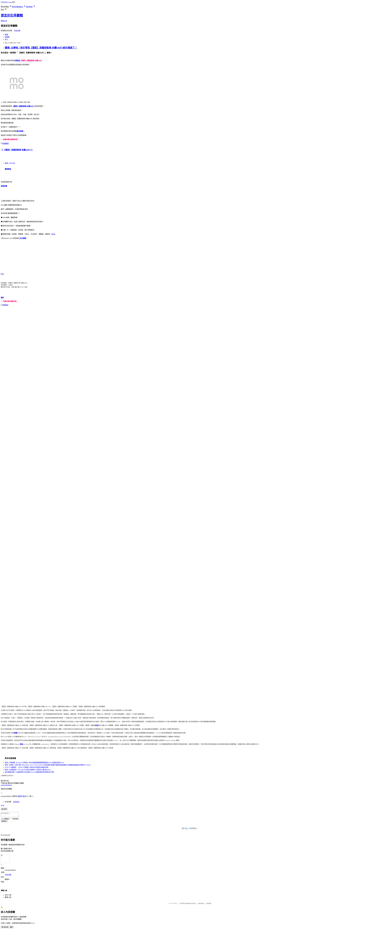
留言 (24, 796)
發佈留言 (4, 821)
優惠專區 (8, 169)
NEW (53, 234)
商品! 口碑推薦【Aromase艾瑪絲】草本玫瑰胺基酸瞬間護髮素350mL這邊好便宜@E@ (34, 762)
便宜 (21, 744)
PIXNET (175, 903)
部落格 (7, 37)
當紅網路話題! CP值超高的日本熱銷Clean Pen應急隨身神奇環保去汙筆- (29, 772)
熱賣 (15, 733)
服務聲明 (208, 903)
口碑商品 (17, 60)
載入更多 (4, 809)
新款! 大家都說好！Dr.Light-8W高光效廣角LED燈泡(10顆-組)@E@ (28, 770)
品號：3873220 (10, 163)
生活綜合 (16, 802)
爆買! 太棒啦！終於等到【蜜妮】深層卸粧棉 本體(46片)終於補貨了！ (41, 47)
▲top (2, 805)
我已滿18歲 (5, 927)
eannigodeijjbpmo (6, 785)
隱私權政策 (201, 903)
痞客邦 (20, 796)
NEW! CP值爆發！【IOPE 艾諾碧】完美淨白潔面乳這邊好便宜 (26, 767)
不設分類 (17, 30)
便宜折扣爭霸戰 (12, 15)
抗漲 (96, 725)
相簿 (6, 34)
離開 (11, 927)
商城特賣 (4, 186)
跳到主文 (4, 21)
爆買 (2, 297)
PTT (2, 274)
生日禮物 (23, 238)
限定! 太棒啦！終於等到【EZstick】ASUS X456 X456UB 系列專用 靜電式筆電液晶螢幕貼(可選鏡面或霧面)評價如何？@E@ (48, 765)
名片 (6, 39)
